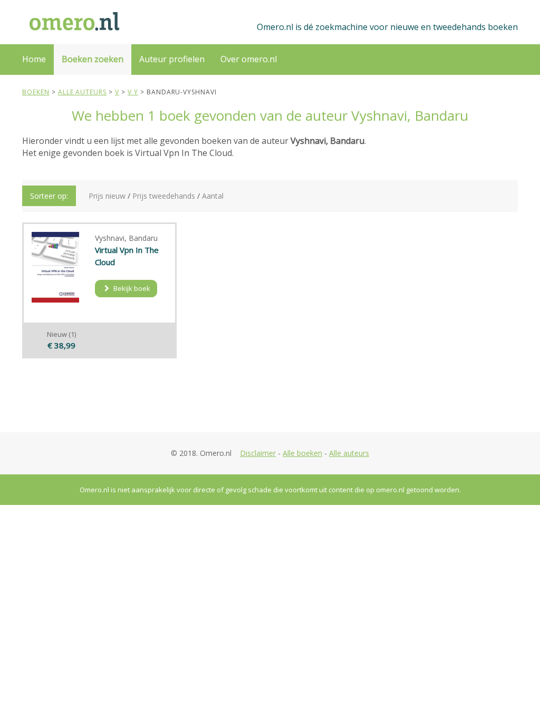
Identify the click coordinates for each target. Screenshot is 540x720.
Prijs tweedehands (163, 196)
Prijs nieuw (107, 196)
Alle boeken (302, 453)
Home (34, 59)
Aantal (213, 196)
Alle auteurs (349, 453)
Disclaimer (258, 453)
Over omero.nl (248, 59)
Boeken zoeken (92, 59)
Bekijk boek (131, 288)
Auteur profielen (172, 59)
